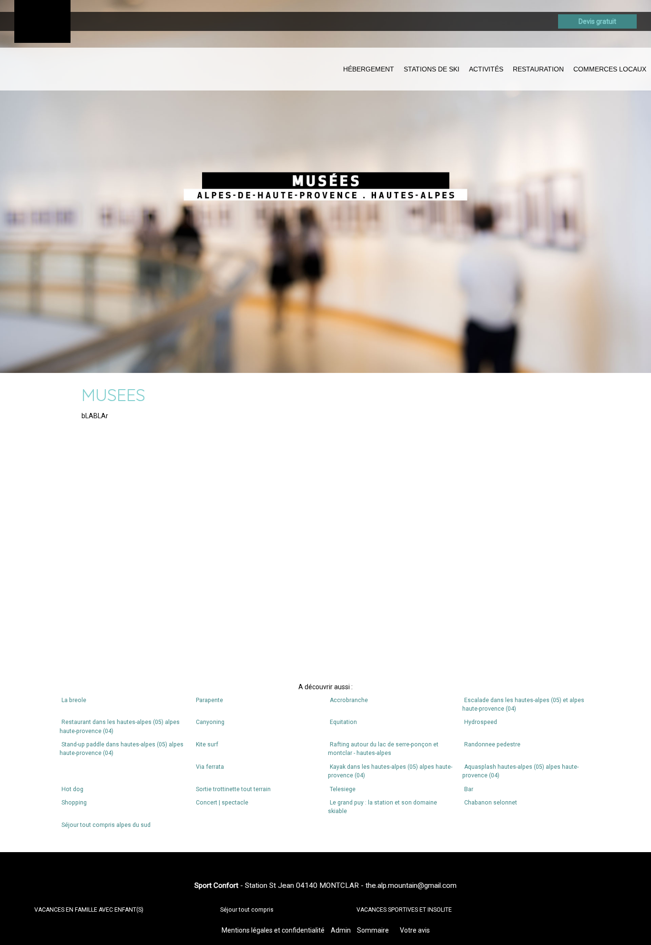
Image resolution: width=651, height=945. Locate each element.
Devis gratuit (597, 21)
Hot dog (72, 789)
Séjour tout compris (247, 909)
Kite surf (207, 744)
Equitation (343, 722)
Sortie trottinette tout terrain (233, 789)
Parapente (209, 700)
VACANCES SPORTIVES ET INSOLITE (404, 909)
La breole (73, 700)
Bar (468, 789)
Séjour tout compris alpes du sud (106, 825)
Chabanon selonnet (490, 802)
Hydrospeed (480, 722)
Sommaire (373, 930)
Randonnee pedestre (492, 744)
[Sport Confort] (42, 21)
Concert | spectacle (222, 802)
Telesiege (343, 789)
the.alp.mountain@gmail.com (411, 885)
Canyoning (210, 722)
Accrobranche (349, 700)
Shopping (74, 802)
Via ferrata (210, 767)
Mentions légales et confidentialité (273, 930)
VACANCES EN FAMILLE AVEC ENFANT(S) (88, 909)
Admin (341, 930)
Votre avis (415, 930)
